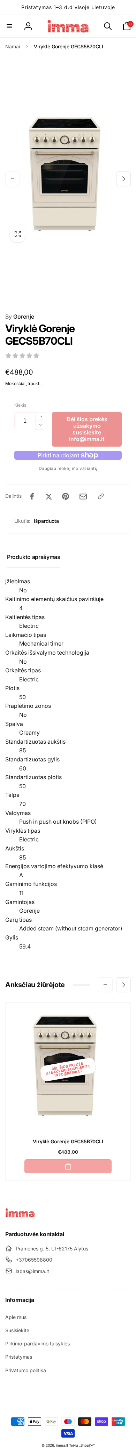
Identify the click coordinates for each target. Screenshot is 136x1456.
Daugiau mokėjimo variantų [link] (68, 468)
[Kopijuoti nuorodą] (100, 496)
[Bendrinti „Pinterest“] (65, 496)
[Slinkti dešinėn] (123, 178)
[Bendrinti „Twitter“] (48, 496)
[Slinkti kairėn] (12, 178)
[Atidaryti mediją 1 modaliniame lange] (68, 179)
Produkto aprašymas (33, 556)
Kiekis (20, 405)
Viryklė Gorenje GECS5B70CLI (68, 1141)
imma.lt (62, 1445)
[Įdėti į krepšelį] (68, 1166)
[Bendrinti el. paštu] (83, 496)
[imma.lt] (20, 1215)
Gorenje (19, 316)
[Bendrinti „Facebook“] (32, 496)
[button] (9, 26)
